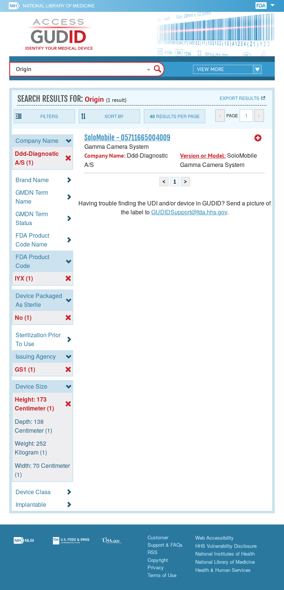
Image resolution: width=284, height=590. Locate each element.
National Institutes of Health (225, 553)
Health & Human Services (223, 569)
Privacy (156, 567)
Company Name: (104, 156)
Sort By (114, 116)
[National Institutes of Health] (16, 5)
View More (210, 69)
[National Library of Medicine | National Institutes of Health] (24, 545)
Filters (49, 116)
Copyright (158, 559)
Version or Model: (203, 156)
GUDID (59, 34)
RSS (153, 552)
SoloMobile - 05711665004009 (127, 137)
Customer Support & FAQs (165, 541)
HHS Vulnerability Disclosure (226, 545)
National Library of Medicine (59, 5)
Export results (239, 98)
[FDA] (262, 5)
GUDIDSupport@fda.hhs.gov (189, 212)
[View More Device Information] (258, 138)
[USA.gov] (118, 545)
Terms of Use (162, 575)
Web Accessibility (214, 537)
